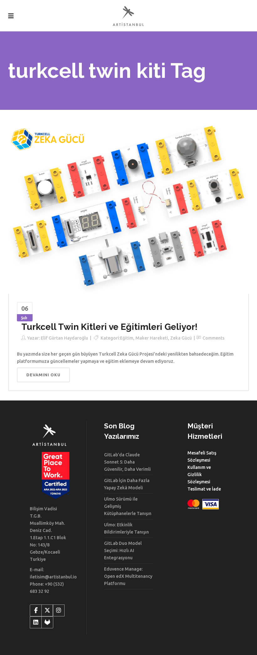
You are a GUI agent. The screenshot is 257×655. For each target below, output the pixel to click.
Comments (213, 338)
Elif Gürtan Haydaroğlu (64, 338)
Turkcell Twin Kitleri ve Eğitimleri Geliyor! (109, 327)
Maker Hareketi (151, 338)
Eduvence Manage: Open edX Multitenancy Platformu (128, 576)
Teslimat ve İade (204, 488)
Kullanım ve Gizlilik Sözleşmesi (199, 474)
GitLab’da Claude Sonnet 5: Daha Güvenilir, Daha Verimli (127, 462)
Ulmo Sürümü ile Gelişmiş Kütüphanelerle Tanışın (127, 506)
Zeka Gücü (181, 338)
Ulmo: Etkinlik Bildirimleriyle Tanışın (126, 528)
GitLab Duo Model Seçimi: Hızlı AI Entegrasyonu (123, 550)
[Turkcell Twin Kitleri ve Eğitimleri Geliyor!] (128, 208)
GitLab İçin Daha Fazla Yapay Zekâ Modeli (126, 484)
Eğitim (126, 338)
